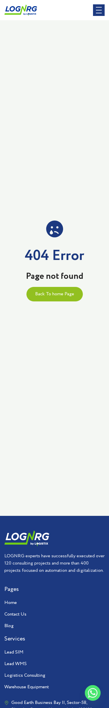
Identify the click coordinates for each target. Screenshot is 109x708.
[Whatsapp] (93, 693)
